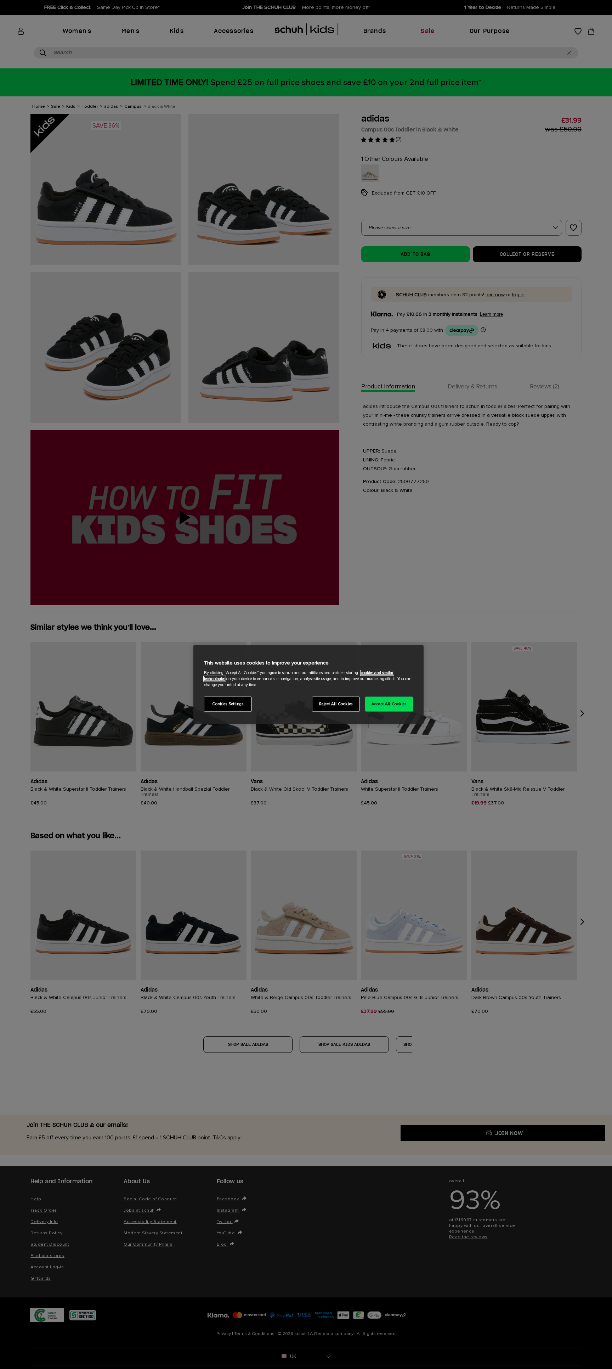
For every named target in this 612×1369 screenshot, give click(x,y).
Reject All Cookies (336, 704)
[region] (308, 684)
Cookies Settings (227, 704)
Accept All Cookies (389, 704)
